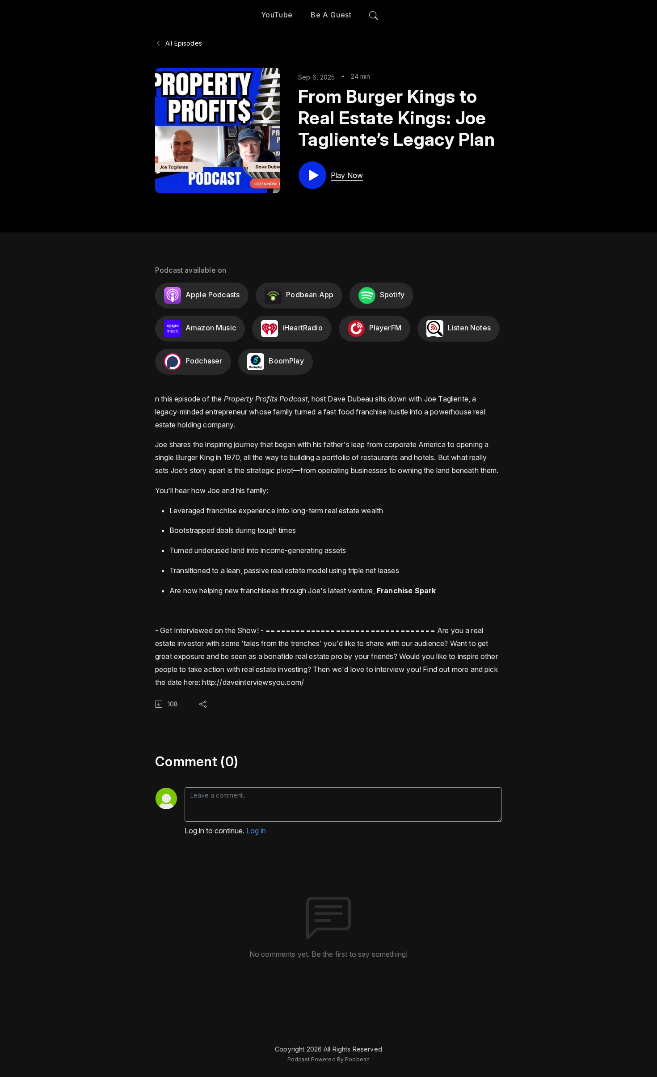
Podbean (357, 1059)
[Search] (373, 13)
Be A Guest (331, 14)
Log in (256, 830)
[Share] (204, 704)
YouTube (277, 14)
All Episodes (183, 43)
